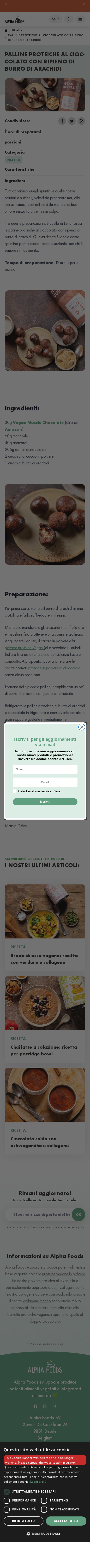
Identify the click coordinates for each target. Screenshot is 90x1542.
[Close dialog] (81, 727)
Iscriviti (45, 801)
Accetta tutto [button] (66, 1521)
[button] (45, 1533)
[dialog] (45, 1492)
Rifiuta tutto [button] (23, 1521)
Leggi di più (38, 1482)
